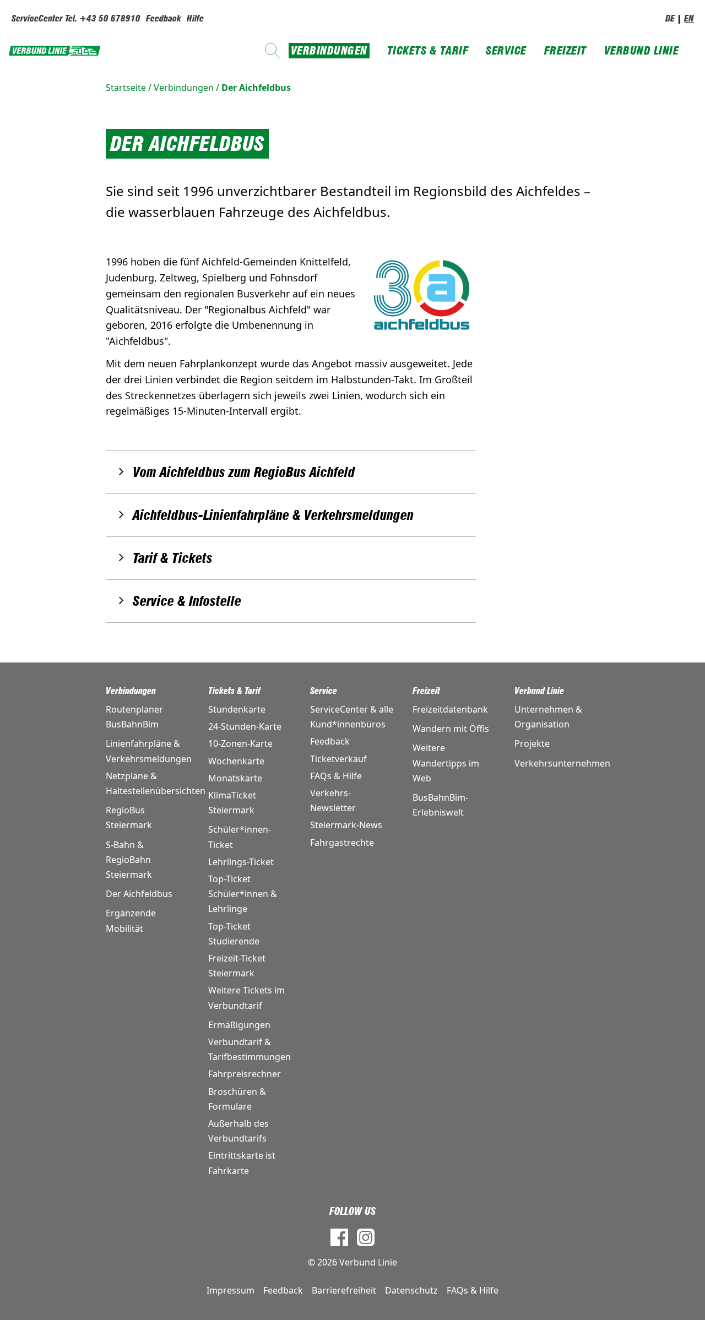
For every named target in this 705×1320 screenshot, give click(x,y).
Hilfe (195, 18)
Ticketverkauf (338, 759)
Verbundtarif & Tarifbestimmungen (249, 1049)
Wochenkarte (236, 761)
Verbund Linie (641, 50)
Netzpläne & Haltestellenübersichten (148, 783)
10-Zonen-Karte (240, 743)
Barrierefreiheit (344, 1290)
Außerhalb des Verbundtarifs (238, 1130)
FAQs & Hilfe (336, 776)
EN (689, 18)
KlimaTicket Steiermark (232, 802)
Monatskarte (235, 778)
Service (506, 50)
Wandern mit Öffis (451, 729)
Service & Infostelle (187, 601)
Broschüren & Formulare (237, 1098)
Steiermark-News (346, 825)
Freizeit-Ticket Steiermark (236, 965)
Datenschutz (411, 1290)
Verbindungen (329, 50)
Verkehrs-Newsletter (333, 800)
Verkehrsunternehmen (556, 763)
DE (670, 18)
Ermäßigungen (239, 1025)
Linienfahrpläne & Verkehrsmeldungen (148, 750)
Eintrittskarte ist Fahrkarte (241, 1162)
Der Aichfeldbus (256, 88)
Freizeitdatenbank (450, 709)
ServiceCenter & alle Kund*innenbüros (351, 716)
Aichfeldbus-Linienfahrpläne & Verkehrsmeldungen (273, 515)
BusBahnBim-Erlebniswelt (440, 804)
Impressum (230, 1290)
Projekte (532, 743)
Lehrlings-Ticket (241, 862)
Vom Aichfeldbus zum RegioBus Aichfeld (244, 472)
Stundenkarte (236, 709)
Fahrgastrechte (342, 842)
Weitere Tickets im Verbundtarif (246, 997)
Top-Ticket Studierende (233, 933)
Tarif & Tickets (173, 558)
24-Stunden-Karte (244, 726)
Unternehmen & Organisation (548, 716)
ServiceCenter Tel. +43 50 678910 (76, 18)
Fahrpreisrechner (244, 1074)
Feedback (163, 18)
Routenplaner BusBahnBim (134, 716)
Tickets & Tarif (428, 50)
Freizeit (565, 50)
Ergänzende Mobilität (131, 920)
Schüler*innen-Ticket (239, 836)
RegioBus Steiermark (129, 817)
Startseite (126, 88)
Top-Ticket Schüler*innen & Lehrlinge (242, 894)
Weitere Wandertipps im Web (446, 763)
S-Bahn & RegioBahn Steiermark (129, 860)
